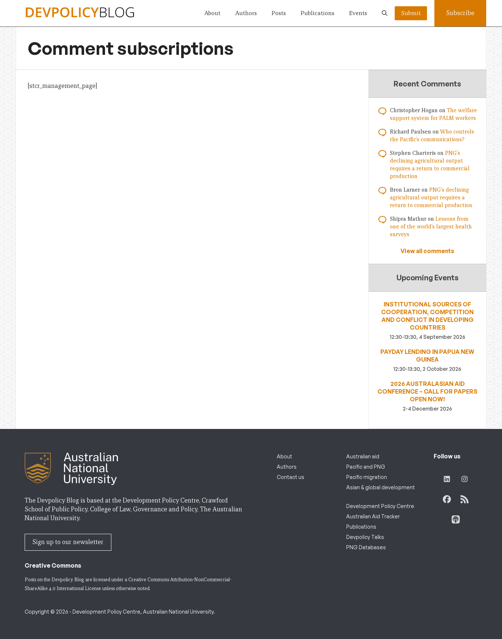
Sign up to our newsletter (68, 542)
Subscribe (460, 13)
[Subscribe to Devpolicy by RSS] (464, 499)
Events (358, 13)
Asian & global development (380, 487)
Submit (411, 13)
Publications (317, 13)
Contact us (290, 477)
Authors (246, 13)
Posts (279, 13)
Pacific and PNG (365, 467)
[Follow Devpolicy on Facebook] (447, 499)
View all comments (427, 251)
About (212, 13)
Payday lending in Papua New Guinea (427, 355)
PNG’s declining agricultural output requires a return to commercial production (431, 198)
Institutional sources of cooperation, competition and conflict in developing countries (427, 316)
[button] (384, 13)
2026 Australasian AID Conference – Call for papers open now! (427, 391)
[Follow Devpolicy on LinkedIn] (447, 479)
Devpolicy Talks (365, 537)
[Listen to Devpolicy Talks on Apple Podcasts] (456, 519)
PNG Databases (366, 547)
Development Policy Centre (380, 506)
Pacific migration (366, 477)
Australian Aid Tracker (373, 516)
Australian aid (362, 456)
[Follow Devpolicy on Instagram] (464, 479)
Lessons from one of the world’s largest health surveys (431, 227)
